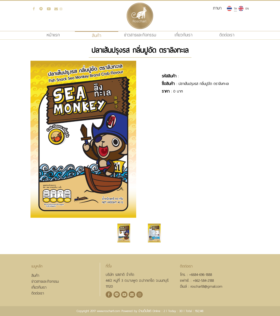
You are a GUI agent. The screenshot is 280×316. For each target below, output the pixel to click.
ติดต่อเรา (226, 35)
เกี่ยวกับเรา (183, 35)
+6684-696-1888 (200, 274)
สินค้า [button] (96, 35)
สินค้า (35, 275)
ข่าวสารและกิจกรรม (140, 35)
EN (247, 8)
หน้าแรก (60, 35)
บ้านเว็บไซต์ (144, 311)
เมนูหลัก (36, 266)
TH (235, 8)
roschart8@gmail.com (206, 286)
